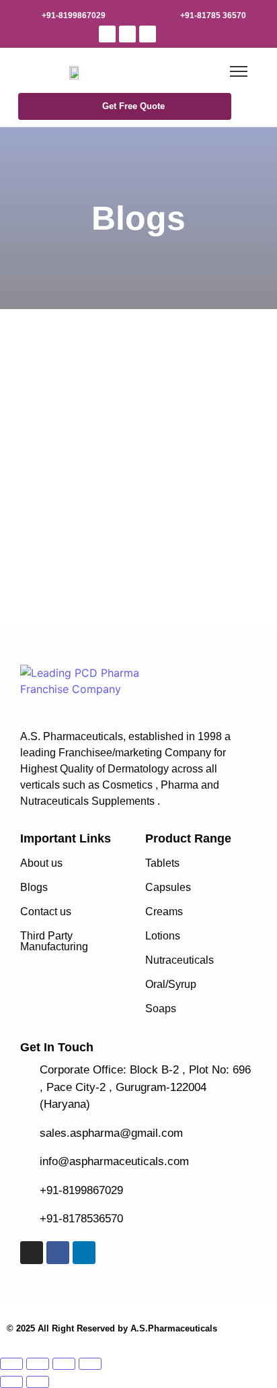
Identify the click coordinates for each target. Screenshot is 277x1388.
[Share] (63, 1364)
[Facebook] (127, 34)
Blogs (34, 887)
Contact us (45, 911)
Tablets (162, 863)
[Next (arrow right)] (37, 1382)
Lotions (162, 935)
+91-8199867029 (74, 15)
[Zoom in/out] (11, 1364)
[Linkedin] (147, 34)
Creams (164, 911)
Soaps (160, 1008)
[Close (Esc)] (90, 1364)
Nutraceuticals (179, 960)
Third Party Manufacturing (54, 941)
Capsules (168, 887)
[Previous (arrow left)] (11, 1382)
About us (41, 863)
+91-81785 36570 (213, 15)
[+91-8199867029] (27, 13)
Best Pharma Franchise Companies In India (110, 420)
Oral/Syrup (170, 984)
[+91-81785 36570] (166, 13)
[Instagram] (107, 34)
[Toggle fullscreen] (37, 1364)
